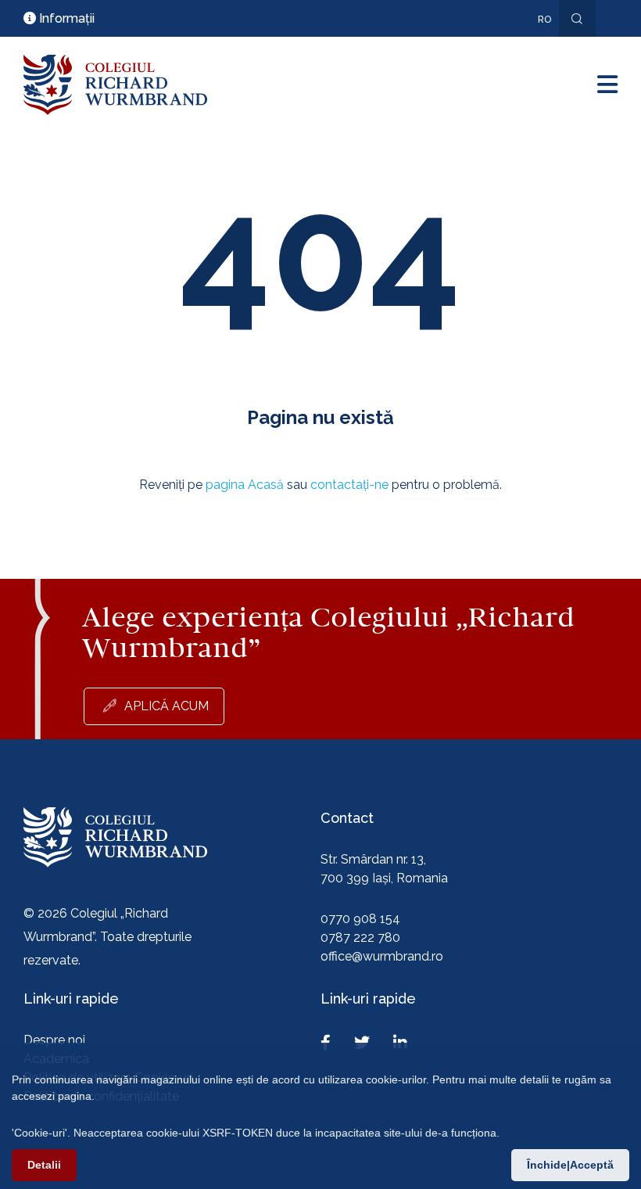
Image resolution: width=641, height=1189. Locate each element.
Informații (65, 18)
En (536, 42)
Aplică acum (166, 706)
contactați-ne (349, 484)
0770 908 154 (360, 918)
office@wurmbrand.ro (381, 956)
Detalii (44, 1164)
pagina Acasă (245, 484)
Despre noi (54, 1040)
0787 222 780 (360, 937)
